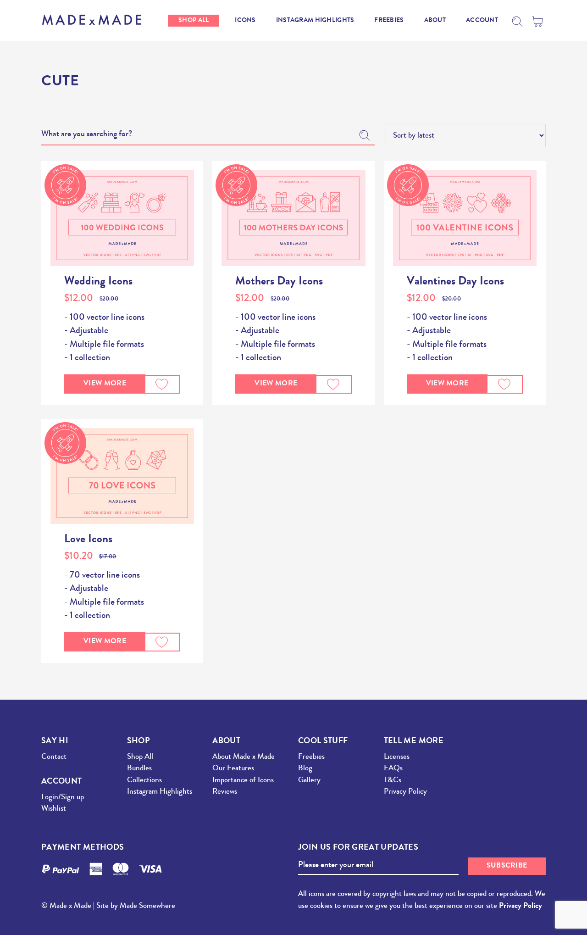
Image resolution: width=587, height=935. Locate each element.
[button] (162, 384)
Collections (144, 781)
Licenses (397, 757)
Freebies (311, 757)
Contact (53, 757)
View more (104, 384)
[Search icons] (517, 21)
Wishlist (53, 809)
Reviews (224, 792)
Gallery (309, 781)
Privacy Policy (405, 792)
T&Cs (392, 781)
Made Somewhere (147, 906)
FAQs (393, 769)
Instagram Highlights (159, 792)
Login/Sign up (62, 797)
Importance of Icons (243, 781)
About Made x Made (243, 757)
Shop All (140, 757)
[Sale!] (122, 218)
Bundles (139, 769)
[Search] (364, 135)
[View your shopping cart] (539, 21)
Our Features (233, 769)
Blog (305, 769)
